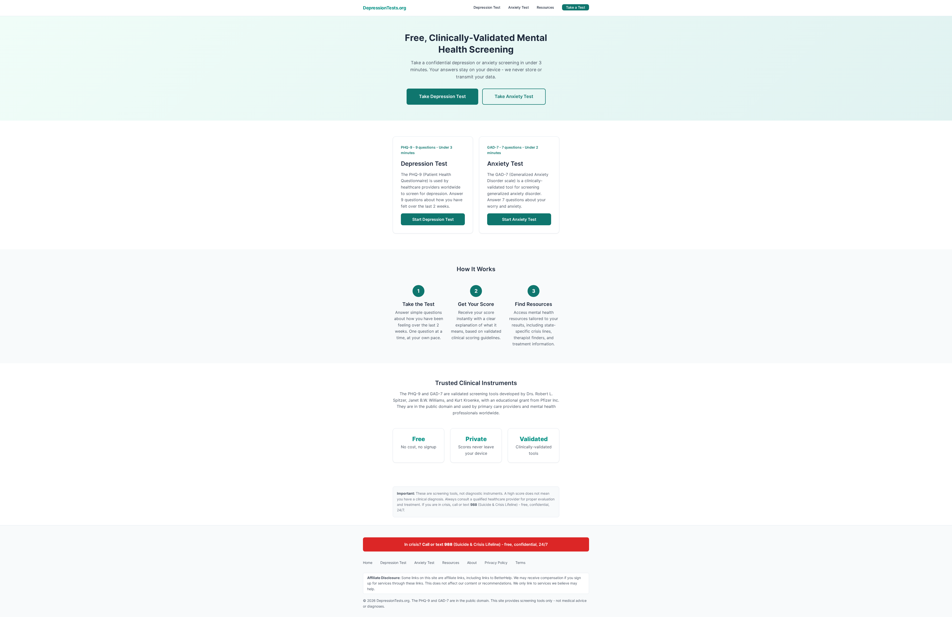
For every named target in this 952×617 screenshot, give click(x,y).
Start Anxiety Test (519, 219)
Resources (545, 7)
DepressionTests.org (384, 7)
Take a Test (575, 7)
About (472, 562)
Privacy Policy (496, 562)
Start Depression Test (433, 219)
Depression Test (487, 7)
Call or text (437, 544)
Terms (520, 562)
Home (367, 562)
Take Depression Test (442, 96)
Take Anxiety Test (514, 96)
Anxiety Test (518, 7)
